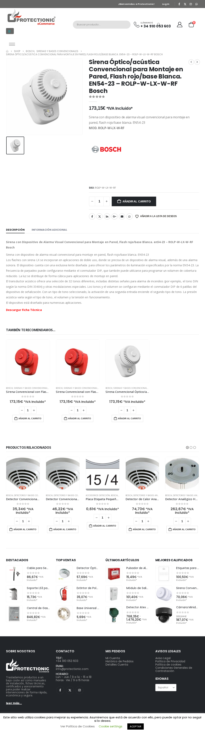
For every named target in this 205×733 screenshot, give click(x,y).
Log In (166, 4)
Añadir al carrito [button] (29, 418)
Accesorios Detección (98, 495)
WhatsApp (129, 216)
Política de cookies (168, 665)
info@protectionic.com (72, 669)
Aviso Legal (163, 658)
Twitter (99, 216)
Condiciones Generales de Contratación (173, 669)
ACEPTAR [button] (135, 726)
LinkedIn (107, 216)
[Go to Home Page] (7, 51)
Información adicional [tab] (49, 230)
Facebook (92, 216)
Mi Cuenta (113, 658)
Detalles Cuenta (117, 665)
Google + (114, 216)
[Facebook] (179, 4)
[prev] (191, 62)
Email (122, 216)
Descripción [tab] (15, 230)
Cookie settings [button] (110, 726)
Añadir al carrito (137, 201)
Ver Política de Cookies (77, 726)
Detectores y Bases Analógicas (150, 495)
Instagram (79, 690)
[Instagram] (190, 4)
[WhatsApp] (196, 4)
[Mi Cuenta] (180, 24)
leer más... (14, 703)
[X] (185, 4)
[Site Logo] (31, 17)
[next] (197, 62)
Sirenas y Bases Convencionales (32, 388)
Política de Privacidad (170, 661)
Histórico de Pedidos (120, 661)
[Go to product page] (28, 361)
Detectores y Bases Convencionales (33, 495)
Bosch (9, 388)
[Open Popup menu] (12, 44)
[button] (10, 31)
